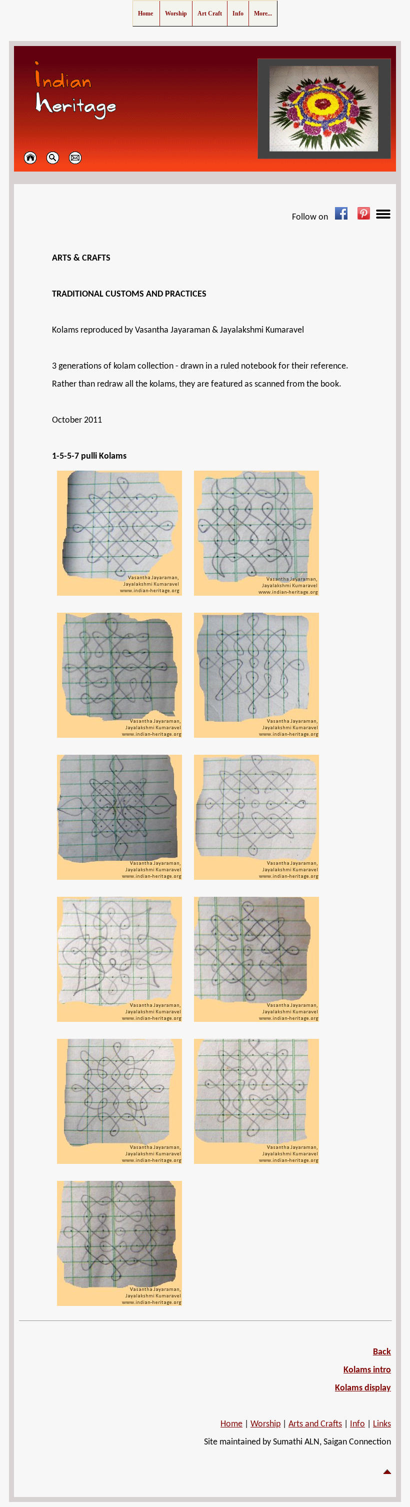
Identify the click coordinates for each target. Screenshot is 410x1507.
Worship (265, 1424)
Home (231, 1424)
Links (382, 1424)
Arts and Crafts (315, 1424)
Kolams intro (367, 1370)
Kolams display (363, 1388)
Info (357, 1424)
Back (382, 1352)
